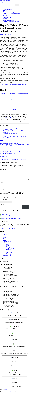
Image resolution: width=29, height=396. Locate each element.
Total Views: (6, 278)
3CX (7, 244)
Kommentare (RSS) (6, 215)
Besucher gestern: (7, 272)
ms (14, 144)
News (4, 240)
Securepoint (9, 252)
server (19, 144)
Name (2, 182)
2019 (2, 143)
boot (4, 143)
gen (9, 143)
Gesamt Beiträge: (7, 282)
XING (19, 218)
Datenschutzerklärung (8, 12)
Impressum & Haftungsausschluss (11, 13)
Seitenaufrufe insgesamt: (9, 281)
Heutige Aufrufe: (7, 268)
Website (2, 189)
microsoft (11, 144)
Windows (12, 146)
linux (7, 144)
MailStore (8, 249)
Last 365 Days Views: (8, 277)
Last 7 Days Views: (8, 274)
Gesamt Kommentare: (8, 284)
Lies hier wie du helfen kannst (7, 228)
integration (3, 144)
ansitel (7, 245)
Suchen (2, 204)
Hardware (5, 235)
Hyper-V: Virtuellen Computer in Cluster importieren (16, 135)
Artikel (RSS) (4, 214)
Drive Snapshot (10, 248)
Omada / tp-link (7, 241)
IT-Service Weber (9, 117)
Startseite (5, 7)
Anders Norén (9, 392)
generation (12, 143)
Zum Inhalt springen (5, 0)
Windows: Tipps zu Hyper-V (10, 133)
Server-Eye (9, 254)
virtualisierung (6, 146)
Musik (4, 238)
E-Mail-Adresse (4, 185)
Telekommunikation (8, 255)
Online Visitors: (7, 267)
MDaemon (8, 251)
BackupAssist (9, 247)
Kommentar (3, 169)
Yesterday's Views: (8, 271)
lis (8, 144)
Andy (8, 34)
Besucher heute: (7, 270)
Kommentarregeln (7, 9)
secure (16, 144)
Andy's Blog (3, 2)
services (23, 144)
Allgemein (5, 234)
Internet (5, 237)
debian (6, 143)
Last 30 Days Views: (8, 275)
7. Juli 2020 (3, 34)
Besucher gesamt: (7, 279)
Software (2, 140)
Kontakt (5, 10)
